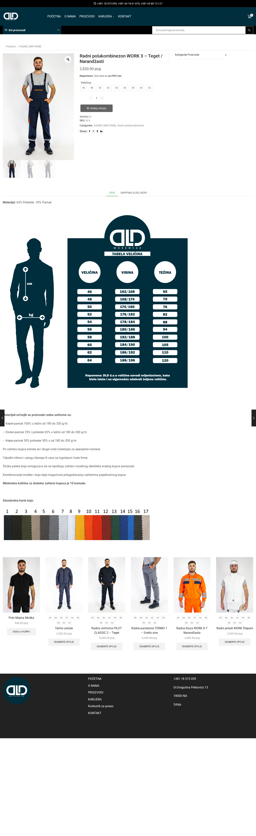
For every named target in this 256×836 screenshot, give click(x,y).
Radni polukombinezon (131, 125)
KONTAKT (124, 16)
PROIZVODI (87, 16)
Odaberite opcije (64, 642)
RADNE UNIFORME (30, 46)
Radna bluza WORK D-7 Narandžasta (191, 630)
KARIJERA (105, 16)
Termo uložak (64, 628)
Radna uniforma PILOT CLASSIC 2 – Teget (106, 630)
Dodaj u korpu (98, 108)
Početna (11, 46)
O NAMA (70, 16)
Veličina (86, 82)
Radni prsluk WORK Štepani (234, 628)
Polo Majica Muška (21, 618)
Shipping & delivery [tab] (134, 192)
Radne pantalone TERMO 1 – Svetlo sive (149, 630)
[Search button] (249, 30)
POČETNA (54, 16)
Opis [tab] (112, 192)
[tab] (112, 192)
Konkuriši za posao (100, 706)
